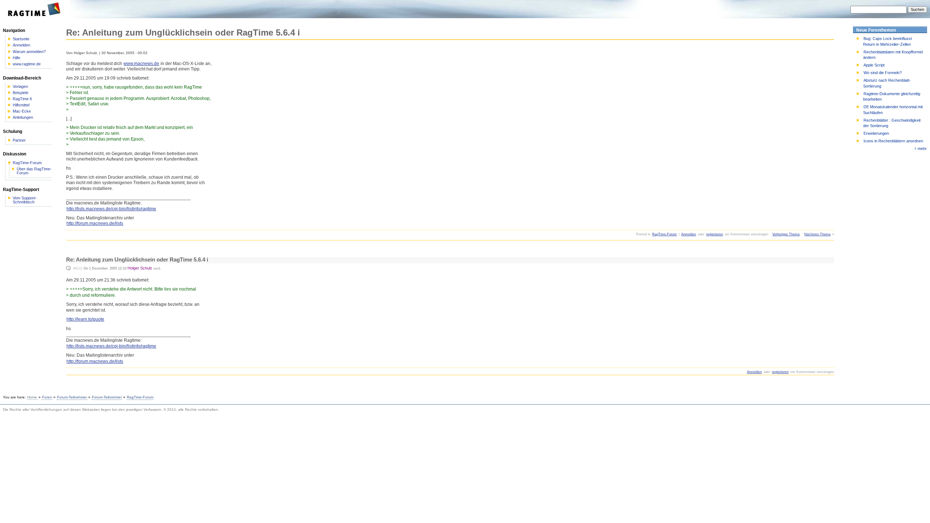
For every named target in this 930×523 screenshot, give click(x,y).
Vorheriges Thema (786, 234)
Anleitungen (23, 117)
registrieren (714, 234)
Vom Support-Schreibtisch (25, 200)
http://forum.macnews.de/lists (94, 223)
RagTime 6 (22, 99)
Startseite (21, 39)
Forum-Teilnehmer (72, 397)
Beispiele (20, 93)
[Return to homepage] (36, 16)
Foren (47, 397)
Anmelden (688, 234)
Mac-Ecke (22, 111)
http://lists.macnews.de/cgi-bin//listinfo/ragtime (111, 209)
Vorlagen (20, 87)
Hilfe (16, 58)
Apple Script (874, 65)
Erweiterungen (876, 133)
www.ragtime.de (27, 64)
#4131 (77, 268)
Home (32, 397)
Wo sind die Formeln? (883, 72)
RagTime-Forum (664, 234)
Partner (19, 140)
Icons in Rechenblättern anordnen (893, 141)
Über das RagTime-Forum (34, 171)
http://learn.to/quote (85, 319)
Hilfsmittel (21, 105)
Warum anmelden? (29, 52)
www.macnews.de (141, 63)
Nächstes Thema (817, 234)
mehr (922, 148)
